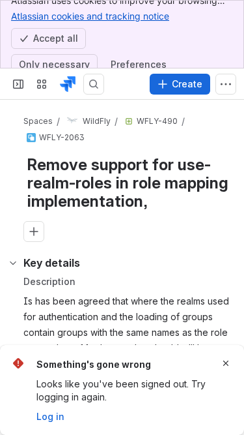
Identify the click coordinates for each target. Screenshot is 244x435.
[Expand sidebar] (18, 84)
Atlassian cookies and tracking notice (90, 16)
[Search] (93, 84)
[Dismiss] (226, 363)
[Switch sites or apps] (41, 84)
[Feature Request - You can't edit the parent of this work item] (129, 121)
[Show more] (225, 84)
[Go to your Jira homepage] (67, 84)
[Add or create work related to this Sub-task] (33, 231)
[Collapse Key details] (13, 263)
